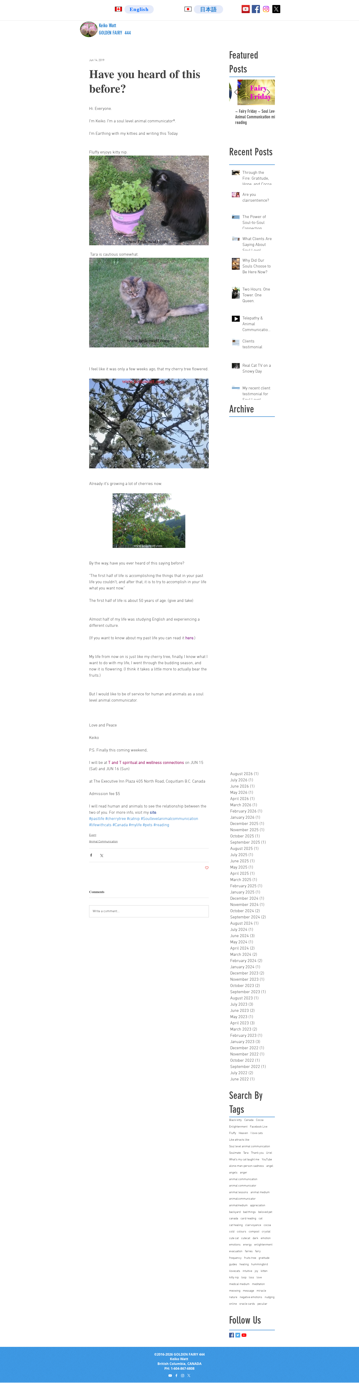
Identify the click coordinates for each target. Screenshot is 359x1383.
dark (255, 1238)
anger (243, 1172)
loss (251, 1277)
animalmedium (238, 1205)
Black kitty (235, 1120)
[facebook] (176, 1375)
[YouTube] (246, 9)
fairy (258, 1251)
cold (231, 1231)
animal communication (243, 1179)
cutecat (245, 1238)
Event (92, 835)
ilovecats (234, 1271)
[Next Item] (268, 92)
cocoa (267, 1225)
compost (254, 1231)
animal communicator (242, 1186)
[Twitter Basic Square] (237, 1335)
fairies (249, 1251)
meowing (234, 1291)
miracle (261, 1291)
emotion (266, 1238)
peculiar (262, 1304)
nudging (269, 1297)
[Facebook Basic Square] (231, 1335)
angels (233, 1172)
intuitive (247, 1271)
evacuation (235, 1251)
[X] (276, 9)
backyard (235, 1212)
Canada (248, 1120)
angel (269, 1166)
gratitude (264, 1258)
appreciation (257, 1205)
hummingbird (259, 1264)
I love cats (257, 1133)
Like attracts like (239, 1140)
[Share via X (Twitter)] (101, 855)
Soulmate (235, 1153)
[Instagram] (266, 9)
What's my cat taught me (244, 1159)
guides (233, 1264)
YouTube (267, 1159)
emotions (235, 1245)
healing (244, 1264)
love (259, 1277)
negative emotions (251, 1297)
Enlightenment (238, 1127)
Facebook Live (258, 1127)
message (248, 1291)
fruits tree (250, 1258)
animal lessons (238, 1192)
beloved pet (265, 1212)
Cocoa (259, 1120)
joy (256, 1271)
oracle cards (247, 1304)
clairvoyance (253, 1225)
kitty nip (234, 1277)
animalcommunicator (242, 1199)
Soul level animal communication (249, 1146)
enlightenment (263, 1245)
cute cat (234, 1238)
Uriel (269, 1153)
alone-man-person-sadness (246, 1166)
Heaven (243, 1133)
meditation (258, 1284)
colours (241, 1231)
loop (243, 1277)
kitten (264, 1271)
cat (260, 1218)
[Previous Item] (236, 92)
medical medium (239, 1284)
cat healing (236, 1225)
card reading (248, 1218)
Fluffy (232, 1133)
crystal (266, 1231)
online (233, 1304)
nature (233, 1297)
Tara (245, 1153)
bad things (249, 1212)
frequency (235, 1258)
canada (233, 1218)
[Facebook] (256, 9)
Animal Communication (103, 841)
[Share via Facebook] (91, 855)
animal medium (260, 1192)
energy (247, 1245)
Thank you (257, 1153)
